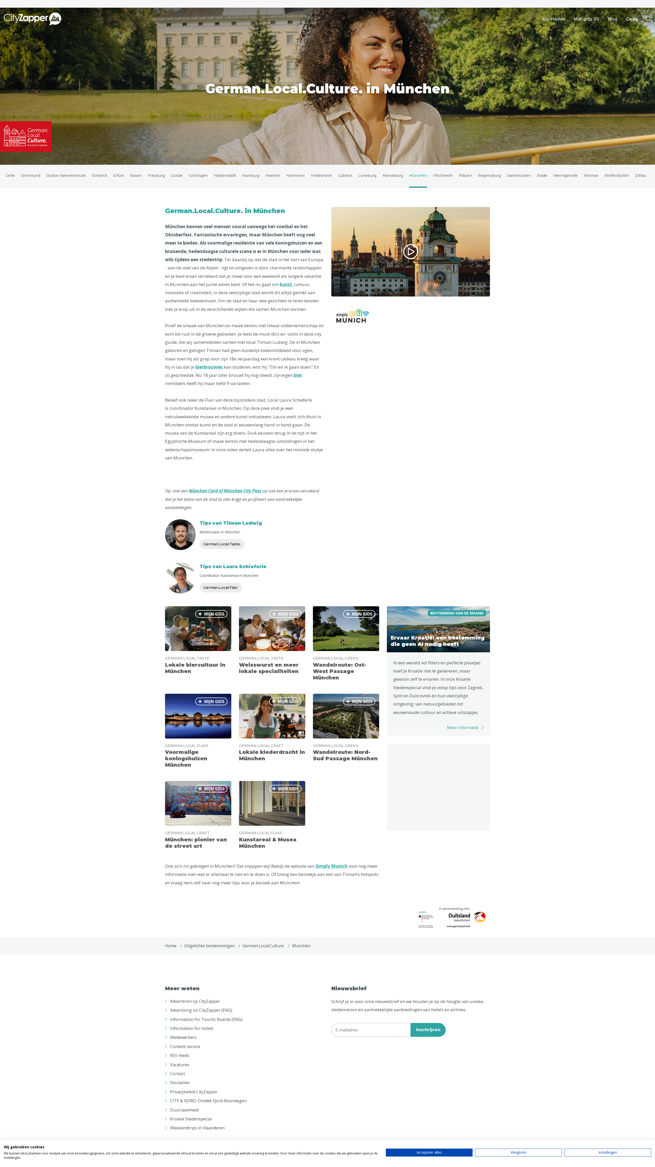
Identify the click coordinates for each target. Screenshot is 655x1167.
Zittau (640, 175)
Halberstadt (225, 175)
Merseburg (393, 175)
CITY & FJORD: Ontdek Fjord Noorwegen (208, 1101)
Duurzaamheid (184, 1110)
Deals (632, 19)
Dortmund (30, 175)
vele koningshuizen (286, 243)
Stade (542, 175)
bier (298, 375)
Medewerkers (183, 1037)
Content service (185, 1046)
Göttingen (198, 175)
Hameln (273, 175)
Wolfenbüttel (616, 175)
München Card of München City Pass (225, 491)
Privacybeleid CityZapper (193, 1092)
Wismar (591, 175)
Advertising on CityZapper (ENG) (201, 1010)
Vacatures (179, 1064)
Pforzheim (443, 175)
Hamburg (250, 175)
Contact (177, 1073)
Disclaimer (180, 1082)
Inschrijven (428, 1029)
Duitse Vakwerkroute (66, 175)
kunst (286, 284)
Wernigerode (565, 175)
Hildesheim (321, 175)
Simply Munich (331, 866)
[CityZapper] (32, 19)
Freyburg (156, 175)
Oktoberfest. (179, 235)
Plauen (465, 175)
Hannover (295, 175)
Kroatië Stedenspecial (191, 1119)
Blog (612, 19)
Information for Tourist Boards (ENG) (206, 1019)
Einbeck (99, 175)
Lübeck (345, 175)
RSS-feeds (179, 1055)
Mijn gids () (586, 19)
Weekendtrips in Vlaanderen (197, 1128)
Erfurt (118, 175)
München (418, 175)
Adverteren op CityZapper (195, 1001)
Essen (136, 175)
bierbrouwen (209, 367)
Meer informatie (462, 727)
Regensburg (489, 175)
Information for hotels (191, 1028)
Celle (10, 175)
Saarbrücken (519, 175)
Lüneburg (367, 175)
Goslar (177, 175)
